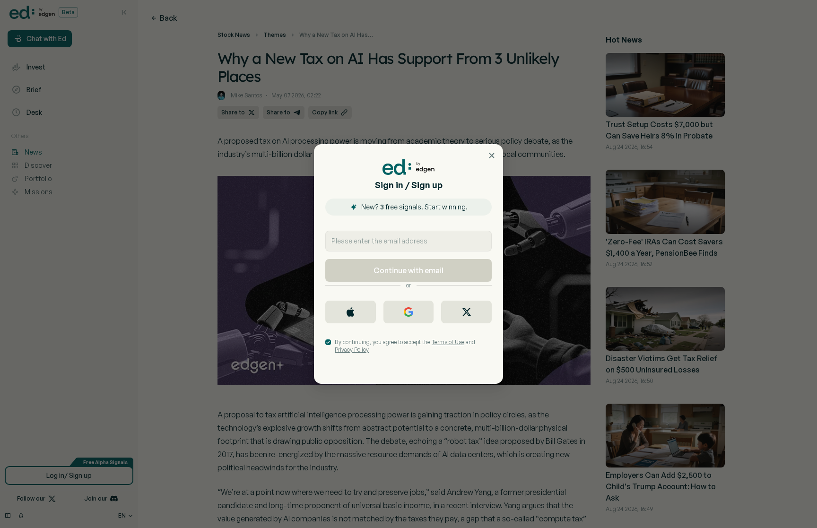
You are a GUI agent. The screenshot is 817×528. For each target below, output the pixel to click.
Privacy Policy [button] (352, 349)
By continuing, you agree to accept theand (405, 345)
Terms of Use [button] (448, 342)
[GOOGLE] (408, 312)
